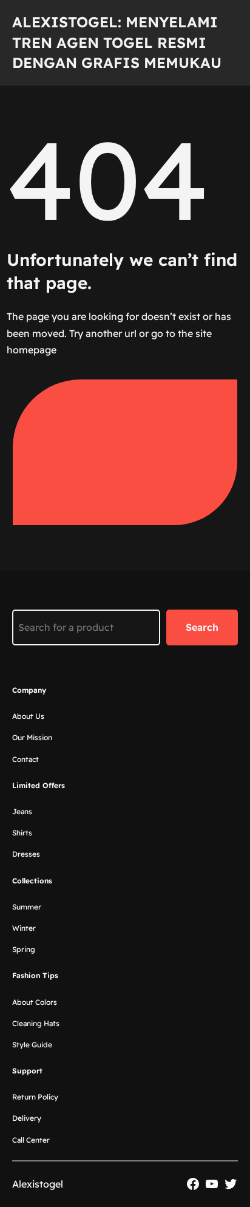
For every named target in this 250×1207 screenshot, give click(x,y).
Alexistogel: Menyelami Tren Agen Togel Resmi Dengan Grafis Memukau (116, 42)
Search (202, 627)
